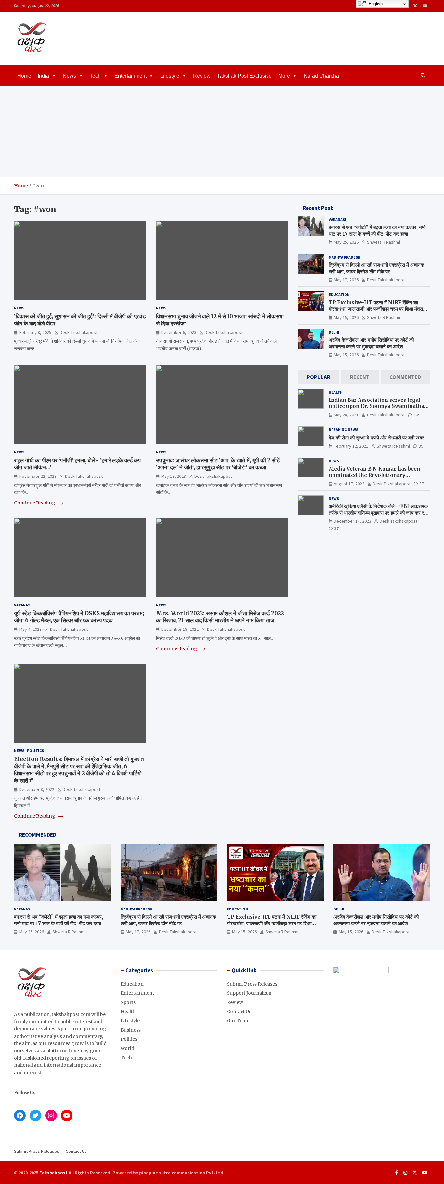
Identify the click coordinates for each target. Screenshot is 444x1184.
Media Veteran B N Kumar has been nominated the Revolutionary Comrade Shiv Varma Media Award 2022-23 (374, 478)
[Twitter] (415, 6)
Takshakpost (53, 1173)
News (69, 76)
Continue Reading (35, 503)
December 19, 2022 (180, 629)
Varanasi (23, 605)
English (375, 3)
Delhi (334, 332)
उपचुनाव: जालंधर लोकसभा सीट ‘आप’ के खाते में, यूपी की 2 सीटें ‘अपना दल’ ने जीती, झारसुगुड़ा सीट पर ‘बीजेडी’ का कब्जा (218, 464)
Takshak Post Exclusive (244, 76)
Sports (128, 1002)
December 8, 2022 (36, 789)
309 (416, 415)
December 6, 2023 (178, 332)
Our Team (238, 1021)
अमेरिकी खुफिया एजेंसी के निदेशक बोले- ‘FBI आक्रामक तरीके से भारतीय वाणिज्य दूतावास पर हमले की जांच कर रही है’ (378, 512)
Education (339, 294)
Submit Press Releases (252, 984)
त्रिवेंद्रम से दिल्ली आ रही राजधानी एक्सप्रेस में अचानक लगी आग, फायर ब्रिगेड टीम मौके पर (376, 268)
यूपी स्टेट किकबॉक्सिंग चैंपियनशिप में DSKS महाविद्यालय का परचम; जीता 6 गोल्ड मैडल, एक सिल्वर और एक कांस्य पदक (79, 617)
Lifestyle (169, 76)
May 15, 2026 (346, 317)
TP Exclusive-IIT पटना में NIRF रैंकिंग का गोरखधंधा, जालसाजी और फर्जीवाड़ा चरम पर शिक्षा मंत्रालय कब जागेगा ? (379, 308)
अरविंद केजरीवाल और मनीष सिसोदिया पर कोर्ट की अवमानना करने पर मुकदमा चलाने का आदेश (371, 343)
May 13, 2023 (173, 476)
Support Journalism (249, 993)
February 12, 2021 (351, 446)
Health (336, 392)
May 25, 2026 (346, 242)
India (43, 76)
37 (421, 484)
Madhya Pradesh (344, 257)
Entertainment (130, 76)
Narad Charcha (321, 76)
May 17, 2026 (346, 280)
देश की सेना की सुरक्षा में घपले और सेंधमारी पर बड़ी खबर (376, 438)
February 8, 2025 (35, 332)
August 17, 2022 (349, 484)
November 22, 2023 (38, 476)
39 (421, 446)
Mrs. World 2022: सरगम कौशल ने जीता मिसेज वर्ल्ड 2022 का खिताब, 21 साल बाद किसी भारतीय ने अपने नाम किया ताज (220, 617)
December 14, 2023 (352, 521)
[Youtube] (425, 6)
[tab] (318, 377)
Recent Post (318, 207)
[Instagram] (405, 1173)
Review (202, 76)
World (127, 1048)
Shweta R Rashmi (383, 242)
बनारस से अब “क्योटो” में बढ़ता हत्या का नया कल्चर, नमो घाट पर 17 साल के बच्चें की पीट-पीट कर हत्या (377, 230)
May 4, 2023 (30, 629)
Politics (35, 750)
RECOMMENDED (37, 834)
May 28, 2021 (346, 415)
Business (131, 1030)
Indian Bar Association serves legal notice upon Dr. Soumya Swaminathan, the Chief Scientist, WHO (379, 406)
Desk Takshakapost (79, 332)
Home (24, 76)
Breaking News (343, 429)
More (284, 76)
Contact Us (239, 1011)
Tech (95, 76)
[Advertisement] (222, 131)
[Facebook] (397, 1173)
